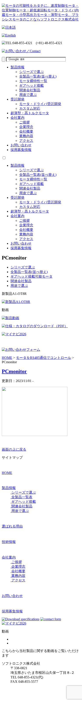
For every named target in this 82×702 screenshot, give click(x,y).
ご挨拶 (24, 122)
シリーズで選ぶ (31, 72)
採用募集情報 (20, 150)
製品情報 (17, 67)
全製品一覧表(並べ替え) (37, 76)
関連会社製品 (29, 90)
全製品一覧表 (21, 497)
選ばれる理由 (12, 526)
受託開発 (17, 99)
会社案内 (17, 117)
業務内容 (26, 136)
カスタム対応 (29, 108)
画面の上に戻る (14, 449)
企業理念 (26, 127)
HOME (7, 358)
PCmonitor (14, 371)
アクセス (26, 140)
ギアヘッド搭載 (31, 85)
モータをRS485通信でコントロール (43, 358)
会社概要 (26, 131)
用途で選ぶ (28, 95)
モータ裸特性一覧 (33, 81)
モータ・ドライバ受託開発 (40, 104)
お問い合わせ (20, 145)
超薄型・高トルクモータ (29, 113)
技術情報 (9, 542)
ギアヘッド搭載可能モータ (31, 276)
